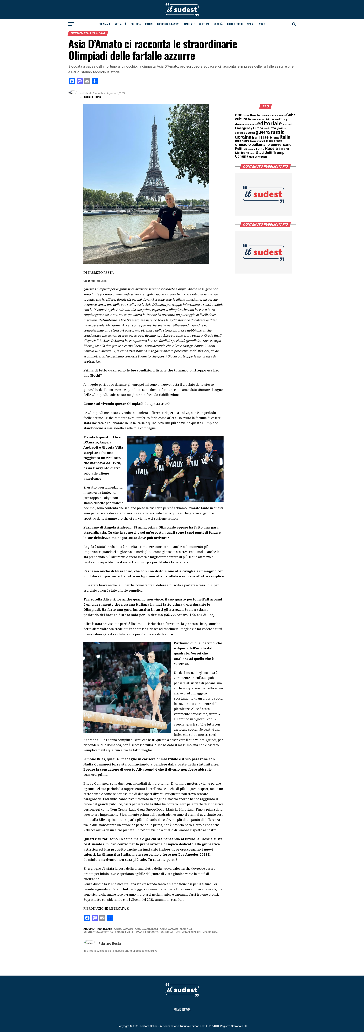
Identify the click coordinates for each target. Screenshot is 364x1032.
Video (262, 24)
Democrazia (256, 119)
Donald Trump (279, 119)
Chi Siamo (104, 24)
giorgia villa (124, 932)
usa (251, 156)
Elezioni (287, 124)
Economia (251, 124)
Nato (279, 140)
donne (240, 124)
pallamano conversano (272, 144)
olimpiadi (168, 932)
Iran (255, 137)
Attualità (120, 24)
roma (260, 149)
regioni (251, 149)
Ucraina (241, 156)
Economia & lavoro (168, 24)
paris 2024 (211, 932)
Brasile (255, 115)
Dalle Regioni (235, 24)
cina (273, 115)
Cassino (265, 115)
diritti (267, 119)
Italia (284, 137)
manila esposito (147, 932)
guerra (250, 132)
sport (252, 153)
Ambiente (189, 24)
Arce (246, 115)
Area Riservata (182, 1009)
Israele (265, 137)
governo (240, 132)
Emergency (243, 128)
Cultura (204, 24)
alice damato (124, 929)
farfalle (186, 929)
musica (270, 140)
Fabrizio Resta (92, 96)
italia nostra (242, 140)
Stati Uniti (264, 152)
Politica (136, 24)
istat (276, 137)
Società (218, 24)
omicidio (243, 144)
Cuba (291, 115)
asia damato (169, 929)
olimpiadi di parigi (189, 932)
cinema (281, 115)
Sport (251, 24)
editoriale (269, 123)
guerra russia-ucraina (260, 134)
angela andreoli (147, 929)
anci (239, 114)
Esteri (149, 24)
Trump (279, 152)
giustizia (281, 128)
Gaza (272, 128)
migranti (261, 141)
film (266, 128)
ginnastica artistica (99, 932)
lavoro (253, 141)
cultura (241, 119)
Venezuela (261, 156)
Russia (271, 148)
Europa (258, 128)
